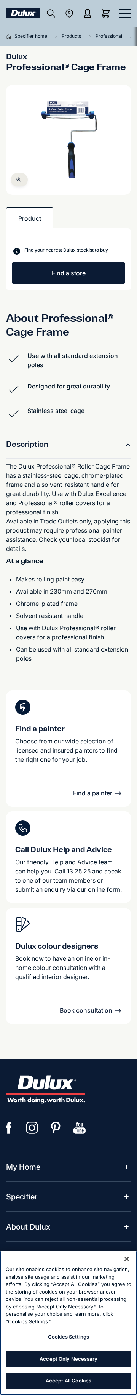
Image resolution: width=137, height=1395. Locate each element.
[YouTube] (79, 1127)
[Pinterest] (56, 1127)
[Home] (10, 36)
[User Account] (87, 13)
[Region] (69, 13)
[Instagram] (32, 1127)
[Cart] (107, 13)
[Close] (126, 1259)
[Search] (51, 13)
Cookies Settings (68, 1337)
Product (29, 218)
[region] (68, 1323)
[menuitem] (23, 1167)
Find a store (69, 273)
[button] (19, 179)
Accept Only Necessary (68, 1359)
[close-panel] (125, 13)
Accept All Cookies (68, 1380)
